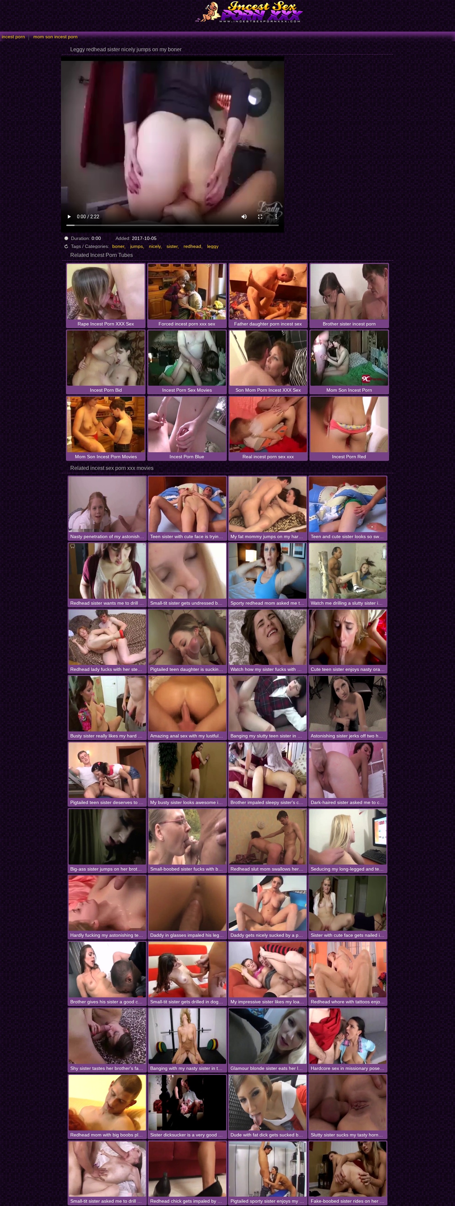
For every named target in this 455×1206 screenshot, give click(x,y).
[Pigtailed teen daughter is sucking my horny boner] (187, 637)
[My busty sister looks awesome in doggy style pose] (187, 770)
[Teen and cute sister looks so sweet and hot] (348, 504)
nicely (155, 246)
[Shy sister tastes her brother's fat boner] (107, 1036)
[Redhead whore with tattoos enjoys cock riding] (348, 969)
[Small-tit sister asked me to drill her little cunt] (107, 1169)
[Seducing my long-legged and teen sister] (348, 837)
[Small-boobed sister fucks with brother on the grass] (187, 837)
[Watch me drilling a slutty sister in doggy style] (348, 571)
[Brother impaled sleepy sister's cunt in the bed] (267, 770)
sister (172, 246)
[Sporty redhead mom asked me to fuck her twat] (267, 571)
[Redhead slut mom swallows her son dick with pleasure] (267, 837)
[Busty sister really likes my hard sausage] (107, 703)
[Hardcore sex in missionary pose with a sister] (348, 1036)
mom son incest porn (55, 36)
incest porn (13, 36)
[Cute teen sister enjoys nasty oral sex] (348, 637)
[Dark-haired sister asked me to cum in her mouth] (348, 770)
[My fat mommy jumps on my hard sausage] (267, 504)
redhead (192, 246)
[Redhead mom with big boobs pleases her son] (107, 1102)
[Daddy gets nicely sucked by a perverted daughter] (267, 903)
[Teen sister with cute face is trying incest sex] (187, 504)
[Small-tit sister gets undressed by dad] (187, 571)
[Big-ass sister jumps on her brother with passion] (107, 837)
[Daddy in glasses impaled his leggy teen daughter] (187, 903)
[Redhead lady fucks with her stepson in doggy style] (107, 637)
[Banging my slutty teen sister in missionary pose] (267, 703)
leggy (213, 246)
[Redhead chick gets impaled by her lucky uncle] (187, 1169)
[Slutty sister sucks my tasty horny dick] (348, 1102)
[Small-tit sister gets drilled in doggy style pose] (187, 969)
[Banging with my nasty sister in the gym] (187, 1036)
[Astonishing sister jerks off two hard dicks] (348, 703)
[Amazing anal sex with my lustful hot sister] (187, 703)
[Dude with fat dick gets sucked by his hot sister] (267, 1102)
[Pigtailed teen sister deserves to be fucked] (107, 770)
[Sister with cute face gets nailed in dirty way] (348, 903)
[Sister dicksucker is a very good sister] (187, 1102)
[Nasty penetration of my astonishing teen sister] (107, 504)
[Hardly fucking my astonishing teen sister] (107, 903)
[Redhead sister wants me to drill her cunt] (107, 571)
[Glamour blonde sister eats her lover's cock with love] (267, 1036)
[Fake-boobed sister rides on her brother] (348, 1169)
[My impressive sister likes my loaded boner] (267, 969)
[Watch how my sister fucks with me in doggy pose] (267, 637)
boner (118, 246)
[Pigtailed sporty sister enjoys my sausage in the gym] (267, 1169)
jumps (136, 246)
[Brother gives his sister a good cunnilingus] (107, 969)
